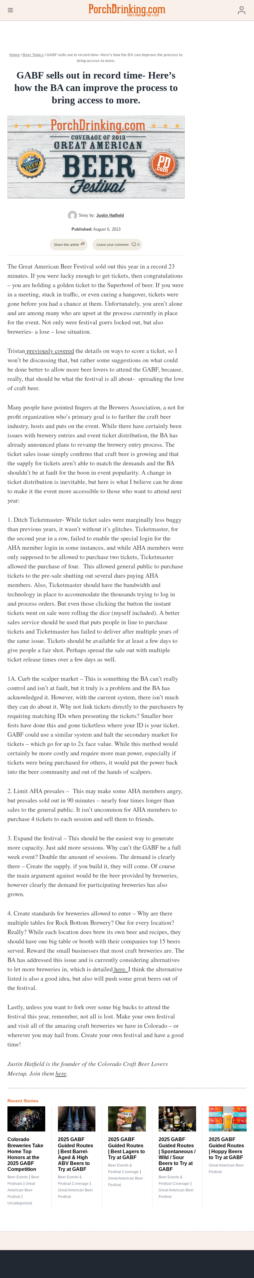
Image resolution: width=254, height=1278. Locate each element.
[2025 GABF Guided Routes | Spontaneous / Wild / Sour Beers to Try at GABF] (177, 1118)
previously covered (49, 350)
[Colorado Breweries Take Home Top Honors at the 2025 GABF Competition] (26, 1118)
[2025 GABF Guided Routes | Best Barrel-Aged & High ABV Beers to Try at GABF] (77, 1118)
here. (120, 969)
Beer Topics (33, 55)
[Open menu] (10, 10)
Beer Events (17, 1177)
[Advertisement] (224, 150)
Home (14, 55)
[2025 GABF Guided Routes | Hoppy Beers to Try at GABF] (228, 1118)
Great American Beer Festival (21, 1190)
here (60, 1073)
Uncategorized (19, 1203)
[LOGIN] (242, 10)
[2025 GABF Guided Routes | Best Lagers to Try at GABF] (127, 1118)
